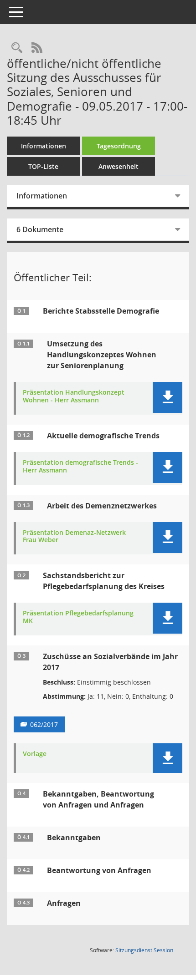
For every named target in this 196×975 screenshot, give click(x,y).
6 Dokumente (39, 229)
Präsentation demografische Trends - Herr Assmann (80, 466)
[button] (167, 397)
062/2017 (44, 724)
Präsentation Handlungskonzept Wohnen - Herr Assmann (73, 396)
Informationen (43, 146)
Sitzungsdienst (144, 950)
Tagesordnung (119, 146)
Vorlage (34, 754)
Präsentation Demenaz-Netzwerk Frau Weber (74, 536)
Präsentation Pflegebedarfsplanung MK (78, 617)
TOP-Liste (43, 166)
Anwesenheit (118, 166)
